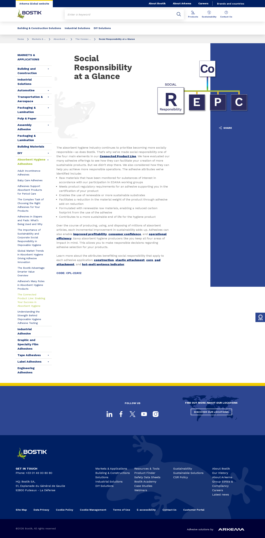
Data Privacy (41, 509)
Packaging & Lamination (26, 110)
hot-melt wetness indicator (103, 264)
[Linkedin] (109, 414)
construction (104, 260)
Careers (203, 3)
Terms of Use (121, 509)
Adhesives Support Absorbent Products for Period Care (29, 190)
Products (193, 16)
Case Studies (143, 486)
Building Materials (30, 146)
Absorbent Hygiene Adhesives (31, 162)
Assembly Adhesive (24, 127)
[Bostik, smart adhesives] (35, 460)
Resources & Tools (147, 468)
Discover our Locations (211, 411)
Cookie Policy (64, 509)
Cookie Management (93, 509)
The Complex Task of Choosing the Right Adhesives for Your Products (30, 205)
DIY (19, 153)
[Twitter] (132, 414)
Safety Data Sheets (147, 477)
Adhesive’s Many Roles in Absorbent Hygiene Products (31, 285)
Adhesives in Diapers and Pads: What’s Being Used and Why (29, 220)
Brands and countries (230, 3)
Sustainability (209, 16)
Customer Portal (194, 509)
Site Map (21, 509)
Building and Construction (27, 71)
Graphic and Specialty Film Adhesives (27, 344)
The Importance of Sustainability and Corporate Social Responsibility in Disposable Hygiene (29, 237)
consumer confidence (124, 234)
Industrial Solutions (77, 28)
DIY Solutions (102, 28)
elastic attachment (130, 260)
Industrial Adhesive (24, 331)
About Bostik (157, 3)
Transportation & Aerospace (30, 99)
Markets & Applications (28, 57)
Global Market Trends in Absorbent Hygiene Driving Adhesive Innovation (30, 256)
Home (20, 39)
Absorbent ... (60, 39)
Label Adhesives (29, 361)
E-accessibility (146, 509)
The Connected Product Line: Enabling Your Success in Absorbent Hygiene (31, 300)
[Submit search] (179, 14)
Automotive (26, 90)
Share (227, 127)
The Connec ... (83, 39)
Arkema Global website (34, 3)
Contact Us (226, 16)
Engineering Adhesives (26, 370)
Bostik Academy (145, 481)
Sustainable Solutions (188, 473)
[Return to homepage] (32, 14)
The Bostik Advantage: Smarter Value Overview (31, 271)
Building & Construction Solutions (39, 28)
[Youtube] (144, 414)
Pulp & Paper (26, 118)
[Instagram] (155, 414)
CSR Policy (180, 477)
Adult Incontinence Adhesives (28, 172)
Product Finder (144, 473)
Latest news (220, 494)
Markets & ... (39, 39)
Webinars (140, 490)
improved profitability (90, 234)
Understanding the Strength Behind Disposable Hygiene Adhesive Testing (29, 317)
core (149, 260)
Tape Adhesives (29, 355)
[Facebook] (121, 414)
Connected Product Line (118, 156)
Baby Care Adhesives (30, 180)
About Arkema (182, 3)
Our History (220, 473)
